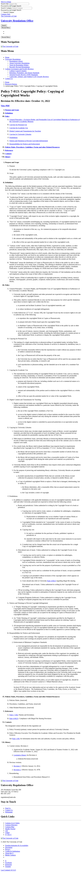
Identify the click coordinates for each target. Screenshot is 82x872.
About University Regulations (19, 63)
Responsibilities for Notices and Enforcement (24, 144)
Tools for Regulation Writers (19, 65)
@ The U (8, 834)
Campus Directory (11, 825)
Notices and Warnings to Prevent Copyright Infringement (28, 141)
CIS (6, 831)
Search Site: (5, 4)
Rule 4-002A (51, 581)
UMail (7, 833)
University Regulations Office (17, 20)
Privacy (7, 849)
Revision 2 (17, 770)
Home (7, 57)
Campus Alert (5, 14)
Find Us (8, 808)
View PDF (5, 106)
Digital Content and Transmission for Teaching (25, 131)
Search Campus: (6, 8)
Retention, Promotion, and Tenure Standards (24, 73)
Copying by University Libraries (20, 134)
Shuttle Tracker (10, 829)
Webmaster (9, 812)
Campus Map (9, 827)
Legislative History (20, 755)
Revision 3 (17, 766)
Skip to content (6, 2)
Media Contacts (10, 855)
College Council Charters (17, 71)
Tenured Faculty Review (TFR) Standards (23, 75)
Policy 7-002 (13, 715)
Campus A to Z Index (12, 823)
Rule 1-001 (16, 739)
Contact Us (9, 78)
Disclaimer (8, 847)
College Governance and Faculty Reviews (19, 69)
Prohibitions (13, 137)
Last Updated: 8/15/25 (8, 870)
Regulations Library (16, 61)
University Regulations (13, 59)
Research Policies (11, 84)
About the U (9, 853)
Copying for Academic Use (18, 128)
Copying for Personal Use (18, 125)
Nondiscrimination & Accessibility (16, 845)
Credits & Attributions (12, 851)
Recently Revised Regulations (19, 67)
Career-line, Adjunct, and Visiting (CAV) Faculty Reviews (29, 77)
